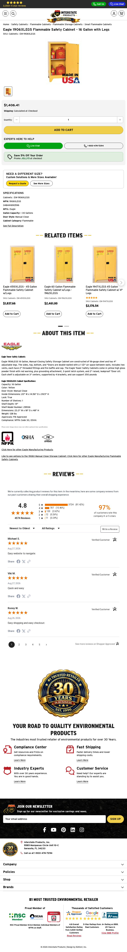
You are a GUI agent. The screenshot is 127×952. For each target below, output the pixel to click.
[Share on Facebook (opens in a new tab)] (18, 562)
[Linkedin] (73, 830)
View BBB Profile (110, 933)
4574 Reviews (26, 518)
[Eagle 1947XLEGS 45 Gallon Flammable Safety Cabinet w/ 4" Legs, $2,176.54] (105, 264)
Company (10, 864)
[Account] (114, 13)
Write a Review (110, 529)
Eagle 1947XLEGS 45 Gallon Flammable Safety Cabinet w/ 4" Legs (104, 290)
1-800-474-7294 (95, 146)
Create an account (103, 42)
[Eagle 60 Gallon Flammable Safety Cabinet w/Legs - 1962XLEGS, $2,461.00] (63, 264)
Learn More (20, 760)
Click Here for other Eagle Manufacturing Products (27, 449)
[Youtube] (53, 830)
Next (121, 282)
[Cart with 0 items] (122, 13)
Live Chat (118, 4)
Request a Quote (17, 183)
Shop (6, 879)
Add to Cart (12, 313)
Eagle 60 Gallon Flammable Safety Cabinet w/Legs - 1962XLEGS (60, 290)
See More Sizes (41, 183)
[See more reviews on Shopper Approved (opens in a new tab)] (29, 562)
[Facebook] (44, 830)
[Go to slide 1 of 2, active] (60, 326)
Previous (6, 282)
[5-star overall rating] (91, 298)
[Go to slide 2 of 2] (66, 326)
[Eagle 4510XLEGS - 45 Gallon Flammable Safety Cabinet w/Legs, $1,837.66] (22, 264)
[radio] (63, 505)
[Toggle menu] (5, 13)
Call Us (100, 4)
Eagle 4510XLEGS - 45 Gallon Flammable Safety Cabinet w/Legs (20, 290)
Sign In (105, 25)
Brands (8, 887)
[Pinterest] (63, 830)
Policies (9, 872)
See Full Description (13, 226)
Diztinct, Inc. (81, 947)
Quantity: (8, 120)
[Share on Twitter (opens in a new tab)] (24, 561)
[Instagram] (82, 830)
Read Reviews (74, 935)
